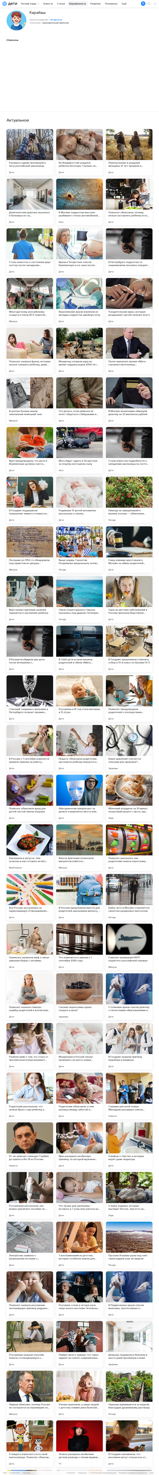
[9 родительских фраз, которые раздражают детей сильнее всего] (129, 301)
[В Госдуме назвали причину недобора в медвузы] (129, 1046)
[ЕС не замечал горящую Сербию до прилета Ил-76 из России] (30, 1145)
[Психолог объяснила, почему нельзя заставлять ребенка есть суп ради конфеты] (129, 202)
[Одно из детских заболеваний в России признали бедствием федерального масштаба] (129, 599)
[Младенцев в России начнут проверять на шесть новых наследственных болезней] (79, 1046)
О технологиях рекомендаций (102, 1473)
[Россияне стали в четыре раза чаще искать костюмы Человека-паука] (79, 1294)
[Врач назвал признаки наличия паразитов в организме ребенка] (30, 599)
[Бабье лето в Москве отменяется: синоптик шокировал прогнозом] (129, 897)
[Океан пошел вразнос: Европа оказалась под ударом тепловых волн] (79, 599)
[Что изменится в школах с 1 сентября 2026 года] (79, 947)
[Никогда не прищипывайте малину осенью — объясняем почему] (129, 500)
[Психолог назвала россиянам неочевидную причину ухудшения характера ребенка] (30, 1294)
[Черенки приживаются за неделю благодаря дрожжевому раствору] (129, 1394)
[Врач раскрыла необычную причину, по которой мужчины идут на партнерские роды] (79, 1145)
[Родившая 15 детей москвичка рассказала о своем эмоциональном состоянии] (79, 500)
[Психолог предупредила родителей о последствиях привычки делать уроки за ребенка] (129, 698)
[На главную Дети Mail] (12, 3)
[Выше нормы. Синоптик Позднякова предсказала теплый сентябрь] (79, 549)
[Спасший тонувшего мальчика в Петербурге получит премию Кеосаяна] (30, 698)
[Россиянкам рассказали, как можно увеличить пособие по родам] (30, 1195)
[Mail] (4, 3)
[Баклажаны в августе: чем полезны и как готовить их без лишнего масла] (30, 847)
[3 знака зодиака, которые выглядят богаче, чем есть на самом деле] (129, 1195)
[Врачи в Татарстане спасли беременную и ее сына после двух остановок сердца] (79, 251)
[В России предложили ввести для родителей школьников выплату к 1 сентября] (79, 897)
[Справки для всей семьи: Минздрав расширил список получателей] (129, 1096)
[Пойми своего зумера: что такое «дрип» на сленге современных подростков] (79, 1344)
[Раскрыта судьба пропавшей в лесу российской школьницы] (30, 152)
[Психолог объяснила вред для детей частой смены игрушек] (30, 798)
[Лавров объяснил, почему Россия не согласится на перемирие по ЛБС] (30, 1394)
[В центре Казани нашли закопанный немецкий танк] (30, 400)
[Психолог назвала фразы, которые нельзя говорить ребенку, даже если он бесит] (30, 351)
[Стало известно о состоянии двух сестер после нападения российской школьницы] (30, 251)
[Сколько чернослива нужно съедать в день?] (79, 996)
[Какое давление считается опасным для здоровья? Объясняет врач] (129, 748)
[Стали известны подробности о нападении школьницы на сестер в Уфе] (129, 450)
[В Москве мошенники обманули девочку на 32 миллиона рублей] (129, 400)
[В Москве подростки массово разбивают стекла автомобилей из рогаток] (79, 202)
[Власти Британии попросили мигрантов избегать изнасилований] (79, 847)
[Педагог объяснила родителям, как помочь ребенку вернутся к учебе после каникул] (79, 748)
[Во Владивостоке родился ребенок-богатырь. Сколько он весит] (79, 152)
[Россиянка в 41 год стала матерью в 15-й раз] (79, 698)
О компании (14, 1473)
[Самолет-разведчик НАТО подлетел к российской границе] (129, 947)
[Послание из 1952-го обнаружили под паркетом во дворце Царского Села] (30, 549)
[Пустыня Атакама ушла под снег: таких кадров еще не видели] (129, 1245)
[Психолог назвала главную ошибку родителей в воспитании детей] (30, 996)
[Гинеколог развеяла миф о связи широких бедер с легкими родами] (30, 947)
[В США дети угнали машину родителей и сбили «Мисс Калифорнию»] (79, 649)
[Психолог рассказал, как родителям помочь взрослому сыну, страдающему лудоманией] (129, 847)
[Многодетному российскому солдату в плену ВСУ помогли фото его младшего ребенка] (30, 301)
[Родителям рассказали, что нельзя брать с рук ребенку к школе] (30, 1096)
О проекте (70, 1473)
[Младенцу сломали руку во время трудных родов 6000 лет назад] (79, 351)
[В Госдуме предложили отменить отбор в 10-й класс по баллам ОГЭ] (129, 649)
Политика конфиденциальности (133, 1473)
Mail (5, 1473)
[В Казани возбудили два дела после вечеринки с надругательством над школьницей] (30, 649)
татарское (55, 19)
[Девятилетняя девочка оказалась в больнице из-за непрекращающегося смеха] (30, 202)
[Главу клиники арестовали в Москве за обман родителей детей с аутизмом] (129, 549)
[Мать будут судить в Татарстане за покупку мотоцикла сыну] (79, 450)
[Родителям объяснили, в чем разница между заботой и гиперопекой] (79, 1096)
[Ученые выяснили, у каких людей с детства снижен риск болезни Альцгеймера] (79, 1394)
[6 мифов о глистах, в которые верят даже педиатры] (129, 1145)
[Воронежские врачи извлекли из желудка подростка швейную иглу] (79, 301)
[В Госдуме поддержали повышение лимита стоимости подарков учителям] (30, 500)
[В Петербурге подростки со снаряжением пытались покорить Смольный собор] (129, 251)
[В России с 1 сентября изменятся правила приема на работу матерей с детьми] (30, 748)
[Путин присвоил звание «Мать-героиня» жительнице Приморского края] (129, 351)
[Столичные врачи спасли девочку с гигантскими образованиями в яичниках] (129, 996)
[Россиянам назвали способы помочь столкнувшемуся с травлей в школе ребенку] (30, 1344)
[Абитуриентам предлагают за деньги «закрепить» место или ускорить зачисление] (79, 798)
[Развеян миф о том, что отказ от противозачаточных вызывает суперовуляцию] (30, 1046)
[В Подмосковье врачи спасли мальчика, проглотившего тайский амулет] (129, 1294)
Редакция (82, 1473)
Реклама (26, 1473)
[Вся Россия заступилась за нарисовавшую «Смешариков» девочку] (30, 897)
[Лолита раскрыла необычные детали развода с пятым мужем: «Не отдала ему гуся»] (79, 1443)
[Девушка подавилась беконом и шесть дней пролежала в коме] (129, 1344)
